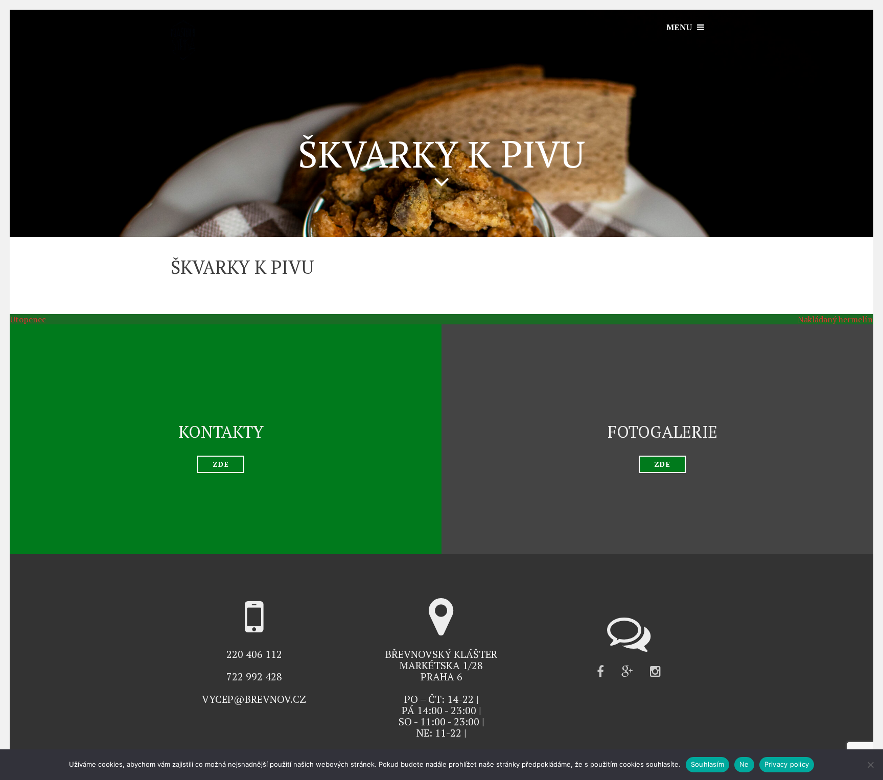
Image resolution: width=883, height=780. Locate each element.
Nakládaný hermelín (840, 319)
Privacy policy (786, 764)
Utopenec (23, 319)
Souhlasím (707, 764)
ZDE (220, 464)
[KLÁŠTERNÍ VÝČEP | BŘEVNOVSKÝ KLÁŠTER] (183, 56)
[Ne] (870, 765)
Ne (744, 764)
